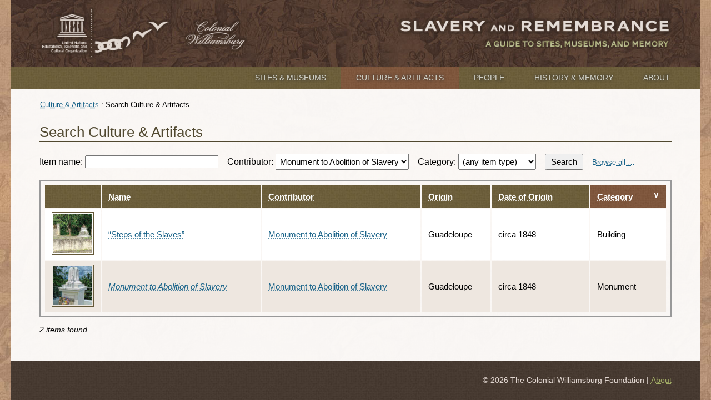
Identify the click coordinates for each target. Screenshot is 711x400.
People (489, 77)
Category (615, 196)
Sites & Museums (290, 77)
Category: (438, 161)
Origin (440, 196)
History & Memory (573, 77)
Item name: (62, 161)
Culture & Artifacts (400, 77)
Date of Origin (525, 196)
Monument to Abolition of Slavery (327, 234)
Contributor (291, 196)
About (656, 77)
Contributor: (251, 161)
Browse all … (613, 162)
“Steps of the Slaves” (146, 234)
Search (564, 161)
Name (119, 196)
